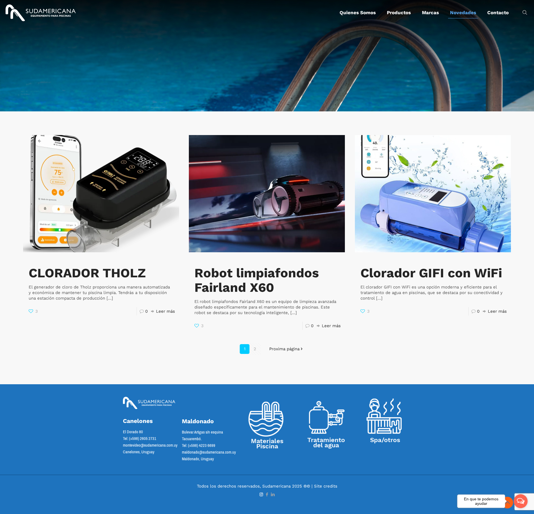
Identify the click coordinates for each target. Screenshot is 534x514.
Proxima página (284, 348)
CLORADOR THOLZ (87, 272)
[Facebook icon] (267, 494)
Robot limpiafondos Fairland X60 (256, 280)
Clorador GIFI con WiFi (431, 272)
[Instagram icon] (261, 494)
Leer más (165, 311)
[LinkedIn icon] (273, 494)
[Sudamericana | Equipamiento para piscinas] (41, 12)
